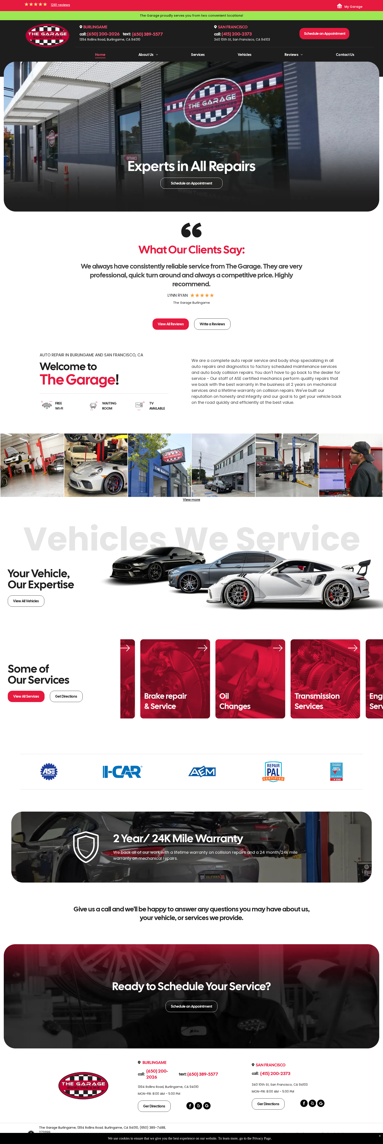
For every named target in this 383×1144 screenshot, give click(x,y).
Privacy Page (261, 1138)
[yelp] (198, 1106)
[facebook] (190, 1106)
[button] (315, 287)
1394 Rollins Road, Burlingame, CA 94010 (110, 39)
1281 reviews (60, 5)
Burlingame (95, 26)
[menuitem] (100, 54)
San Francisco (233, 26)
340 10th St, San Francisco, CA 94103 (242, 39)
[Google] (207, 1106)
